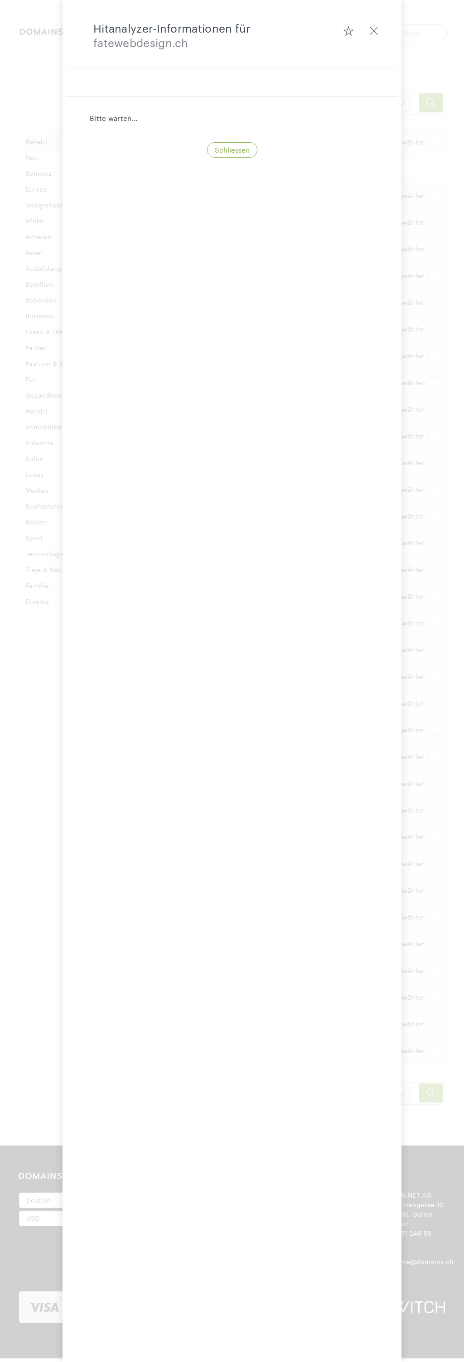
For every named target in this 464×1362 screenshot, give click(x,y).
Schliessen (232, 150)
